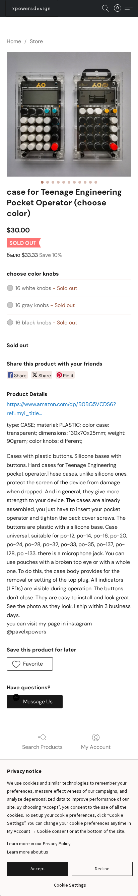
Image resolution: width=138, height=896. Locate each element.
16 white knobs (46, 288)
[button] (31, 8)
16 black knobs (46, 322)
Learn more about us (27, 852)
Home (14, 41)
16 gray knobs (45, 305)
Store (36, 41)
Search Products (42, 747)
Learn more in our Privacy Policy (39, 843)
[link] (70, 882)
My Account (96, 747)
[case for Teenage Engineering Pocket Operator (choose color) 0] (69, 114)
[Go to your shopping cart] (119, 8)
